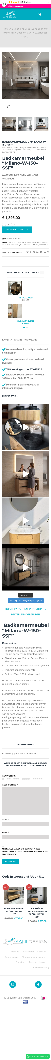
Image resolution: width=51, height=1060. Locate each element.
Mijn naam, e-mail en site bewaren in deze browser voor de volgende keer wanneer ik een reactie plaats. (25, 852)
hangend (15, 244)
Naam (5, 819)
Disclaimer (20, 962)
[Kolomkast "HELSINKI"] (25, 311)
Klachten (41, 951)
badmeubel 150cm (10, 147)
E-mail (5, 832)
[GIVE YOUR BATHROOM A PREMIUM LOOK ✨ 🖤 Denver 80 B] (25, 474)
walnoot (43, 244)
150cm (10, 242)
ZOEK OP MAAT (25, 33)
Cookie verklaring (40, 967)
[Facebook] (31, 252)
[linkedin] (45, 252)
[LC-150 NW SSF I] (25, 124)
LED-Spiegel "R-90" (26, 298)
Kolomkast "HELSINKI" (25, 321)
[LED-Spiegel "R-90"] (25, 288)
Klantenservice (12, 957)
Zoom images (8, 106)
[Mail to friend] (42, 252)
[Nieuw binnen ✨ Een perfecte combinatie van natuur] (25, 521)
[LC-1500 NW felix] (41, 124)
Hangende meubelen (21, 149)
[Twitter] (28, 252)
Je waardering (9, 776)
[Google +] (38, 252)
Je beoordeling (10, 785)
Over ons (14, 951)
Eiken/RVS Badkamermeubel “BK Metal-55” (37, 912)
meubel (35, 244)
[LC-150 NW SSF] (9, 124)
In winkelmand (17, 229)
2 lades (17, 242)
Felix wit (6, 244)
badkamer (26, 242)
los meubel (25, 244)
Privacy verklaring (37, 962)
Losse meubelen (39, 149)
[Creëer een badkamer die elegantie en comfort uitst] (25, 567)
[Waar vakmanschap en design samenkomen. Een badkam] (25, 427)
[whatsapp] (48, 252)
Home (7, 29)
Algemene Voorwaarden (34, 957)
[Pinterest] (34, 252)
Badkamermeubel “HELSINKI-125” (14, 911)
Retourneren (28, 951)
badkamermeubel (40, 242)
